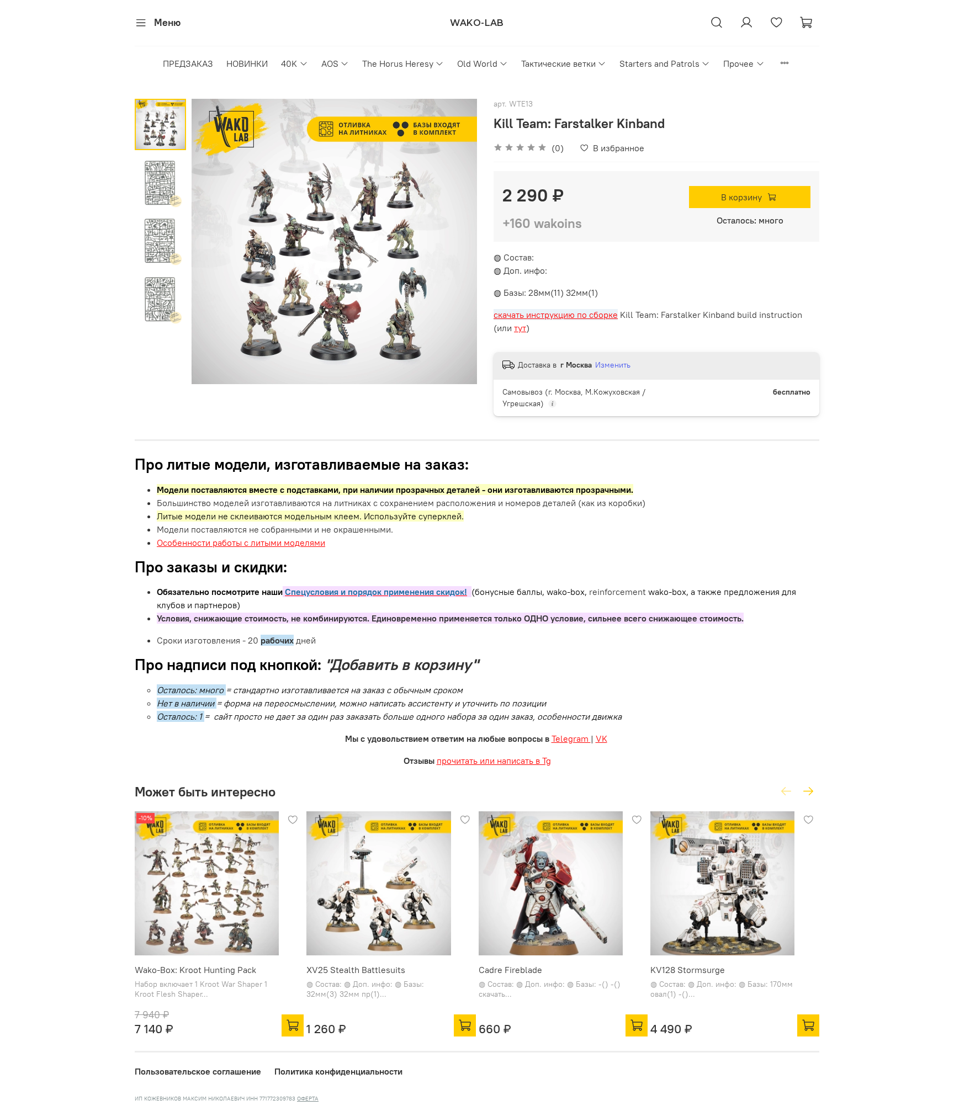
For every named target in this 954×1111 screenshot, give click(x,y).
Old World (477, 63)
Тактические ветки (558, 63)
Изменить (612, 365)
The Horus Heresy (397, 63)
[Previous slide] (213, 241)
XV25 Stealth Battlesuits (355, 970)
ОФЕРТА (308, 1098)
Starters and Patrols (659, 63)
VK (601, 738)
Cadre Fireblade (510, 970)
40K (289, 63)
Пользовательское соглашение (198, 1071)
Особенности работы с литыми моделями (241, 542)
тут (520, 327)
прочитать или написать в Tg (494, 760)
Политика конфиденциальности (338, 1071)
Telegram (571, 738)
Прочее (738, 63)
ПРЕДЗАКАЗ (188, 63)
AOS (329, 63)
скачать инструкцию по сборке (556, 314)
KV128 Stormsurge (687, 970)
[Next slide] (455, 241)
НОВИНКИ (247, 63)
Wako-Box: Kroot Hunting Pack (195, 970)
